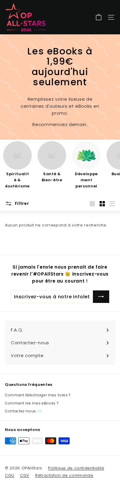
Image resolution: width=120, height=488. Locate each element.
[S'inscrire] (101, 296)
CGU (9, 475)
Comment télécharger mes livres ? (37, 395)
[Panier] (98, 17)
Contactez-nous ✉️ (23, 411)
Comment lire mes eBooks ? (31, 403)
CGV (24, 475)
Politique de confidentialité (76, 468)
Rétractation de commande (64, 475)
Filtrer (21, 203)
